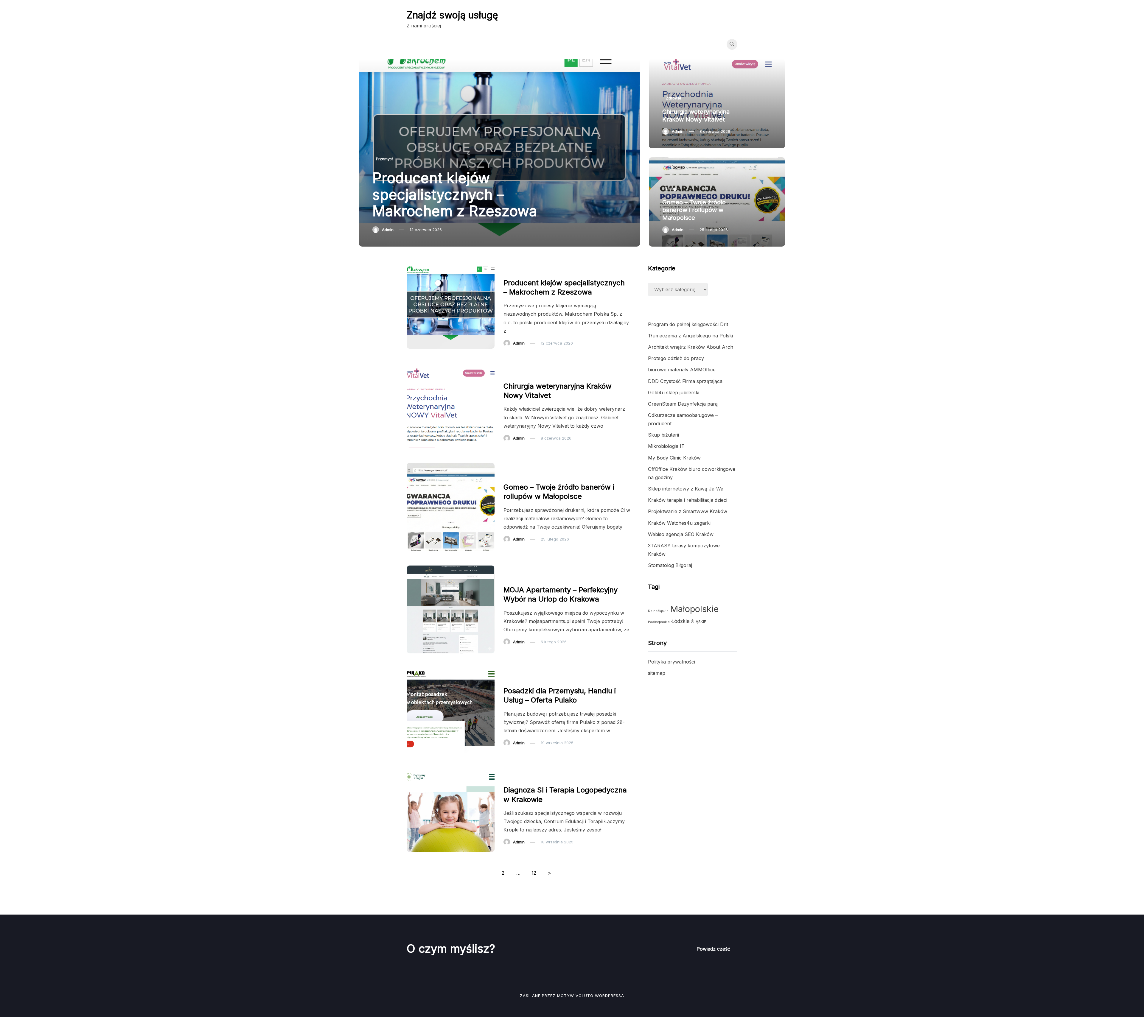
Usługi (671, 188)
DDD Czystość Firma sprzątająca (685, 381)
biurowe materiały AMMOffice (682, 370)
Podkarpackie (659, 622)
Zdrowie (673, 98)
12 (533, 873)
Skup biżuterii (663, 435)
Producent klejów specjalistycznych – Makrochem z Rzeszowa (454, 194)
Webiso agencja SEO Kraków (681, 534)
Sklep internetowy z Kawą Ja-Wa (685, 489)
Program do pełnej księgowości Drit (688, 324)
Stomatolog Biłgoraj (670, 565)
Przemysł (384, 158)
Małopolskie (694, 609)
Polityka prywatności (671, 662)
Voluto (584, 995)
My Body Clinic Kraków (674, 458)
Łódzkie (680, 621)
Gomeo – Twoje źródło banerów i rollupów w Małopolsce (694, 210)
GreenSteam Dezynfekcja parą (683, 404)
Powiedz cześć (713, 949)
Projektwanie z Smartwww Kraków (687, 511)
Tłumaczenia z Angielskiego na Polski (690, 336)
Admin (388, 229)
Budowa (514, 678)
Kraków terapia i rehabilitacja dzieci (687, 500)
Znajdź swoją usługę (452, 15)
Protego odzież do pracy (676, 358)
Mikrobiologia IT (666, 446)
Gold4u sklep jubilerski (673, 392)
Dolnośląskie (658, 611)
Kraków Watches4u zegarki (679, 523)
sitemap (656, 673)
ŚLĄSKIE (698, 621)
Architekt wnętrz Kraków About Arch (690, 347)
